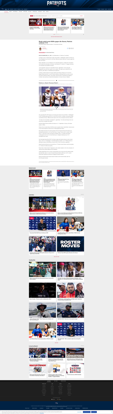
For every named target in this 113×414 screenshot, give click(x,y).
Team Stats (52, 389)
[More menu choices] (28, 9)
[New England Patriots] (56, 403)
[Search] (97, 9)
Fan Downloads (69, 389)
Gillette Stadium (60, 392)
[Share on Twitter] (69, 48)
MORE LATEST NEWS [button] (56, 256)
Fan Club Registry (69, 386)
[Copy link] (73, 48)
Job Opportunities (69, 393)
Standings (52, 393)
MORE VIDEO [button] (56, 342)
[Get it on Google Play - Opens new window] (59, 400)
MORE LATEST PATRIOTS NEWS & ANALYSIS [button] (56, 36)
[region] (56, 412)
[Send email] (71, 48)
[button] (54, 34)
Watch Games (60, 393)
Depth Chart (52, 386)
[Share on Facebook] (67, 48)
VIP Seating (60, 389)
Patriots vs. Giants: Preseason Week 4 (48, 83)
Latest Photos (44, 389)
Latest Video (44, 386)
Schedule (52, 392)
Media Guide (69, 392)
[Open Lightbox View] (56, 100)
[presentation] (83, 34)
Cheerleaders (44, 393)
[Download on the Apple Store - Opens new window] (53, 399)
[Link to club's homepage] (2, 9)
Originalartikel (42, 52)
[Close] (112, 412)
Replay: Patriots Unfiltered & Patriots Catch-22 (40, 15)
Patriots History (44, 392)
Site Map (44, 395)
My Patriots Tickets (60, 386)
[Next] (63, 107)
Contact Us (69, 395)
